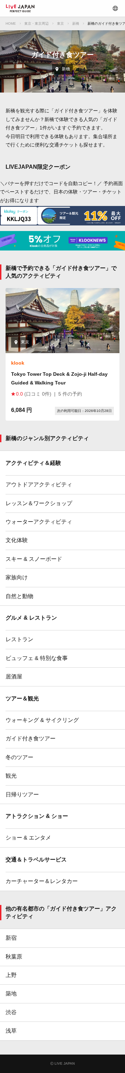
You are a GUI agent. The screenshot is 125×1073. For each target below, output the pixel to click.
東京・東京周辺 (36, 23)
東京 (60, 23)
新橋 (75, 23)
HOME (11, 23)
